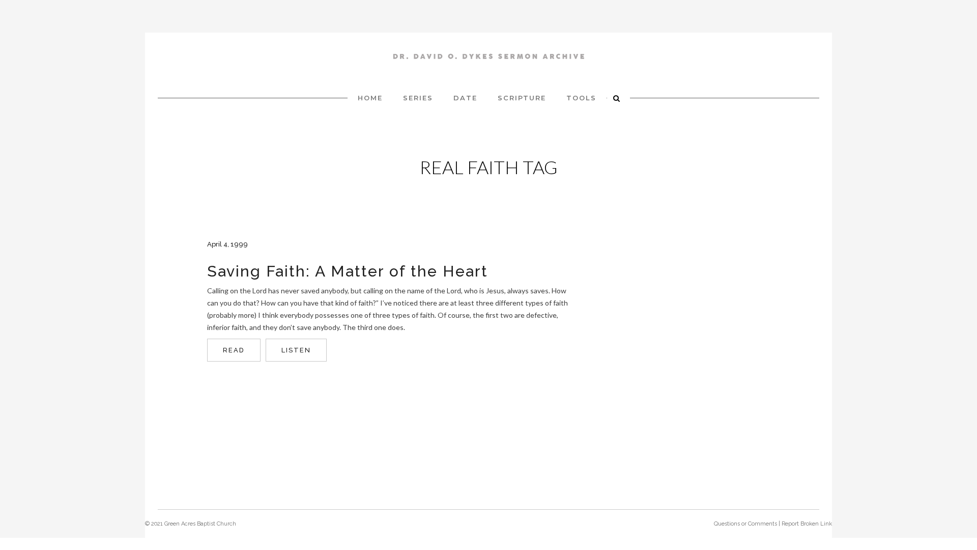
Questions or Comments (745, 523)
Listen (296, 350)
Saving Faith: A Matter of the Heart (347, 271)
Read (234, 350)
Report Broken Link (807, 523)
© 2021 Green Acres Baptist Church (190, 523)
